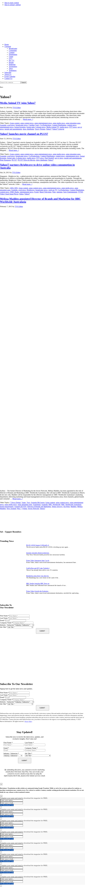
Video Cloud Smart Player (9, 194)
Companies (13, 50)
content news (71, 125)
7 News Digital (15, 502)
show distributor (28, 129)
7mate (23, 502)
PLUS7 (14, 160)
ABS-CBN (14, 188)
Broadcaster (13, 48)
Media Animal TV (52, 127)
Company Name (6, 623)
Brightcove (31, 190)
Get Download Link (7, 805)
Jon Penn (66, 506)
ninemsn (59, 192)
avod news (11, 125)
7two (28, 502)
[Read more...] (28, 119)
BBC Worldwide (54, 504)
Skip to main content (11, 3)
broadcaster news (22, 125)
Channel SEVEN (20, 506)
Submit (42, 631)
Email (2, 620)
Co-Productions (45, 125)
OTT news (73, 127)
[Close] (1, 807)
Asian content (14, 123)
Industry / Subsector (7, 625)
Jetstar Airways (57, 506)
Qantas (24, 508)
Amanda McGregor (37, 502)
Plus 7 (19, 508)
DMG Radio (14, 192)
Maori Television (45, 192)
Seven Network (33, 508)
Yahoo (21, 194)
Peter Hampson (5, 160)
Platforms (12, 64)
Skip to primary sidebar (12, 5)
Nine (54, 192)
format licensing (20, 127)
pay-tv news (59, 158)
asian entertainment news (43, 123)
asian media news (59, 123)
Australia (3, 125)
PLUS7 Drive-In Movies (26, 160)
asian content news (27, 123)
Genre (11, 56)
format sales (30, 127)
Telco (11, 68)
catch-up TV (52, 190)
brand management (6, 506)
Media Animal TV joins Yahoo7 (18, 102)
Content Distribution (59, 125)
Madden (73, 506)
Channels (7, 46)
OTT (10, 58)
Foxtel (36, 192)
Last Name (4, 618)
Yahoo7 (48, 129)
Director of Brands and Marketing (39, 506)
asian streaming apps (73, 123)
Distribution (13, 54)
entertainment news (7, 127)
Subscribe (7, 72)
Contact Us (8, 78)
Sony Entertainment (70, 192)
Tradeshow (13, 70)
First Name (4, 616)
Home (6, 44)
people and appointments (13, 129)
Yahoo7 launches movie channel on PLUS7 (24, 133)
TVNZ (80, 192)
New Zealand (11, 508)
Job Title (3, 627)
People (11, 62)
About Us (7, 74)
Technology (13, 66)
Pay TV (11, 60)
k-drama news (40, 127)
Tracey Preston (40, 129)
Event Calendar (9, 76)
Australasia (37, 504)
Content (11, 52)
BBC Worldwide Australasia (71, 504)
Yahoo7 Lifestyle (58, 129)
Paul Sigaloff (49, 158)
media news (64, 127)
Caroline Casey (34, 125)
